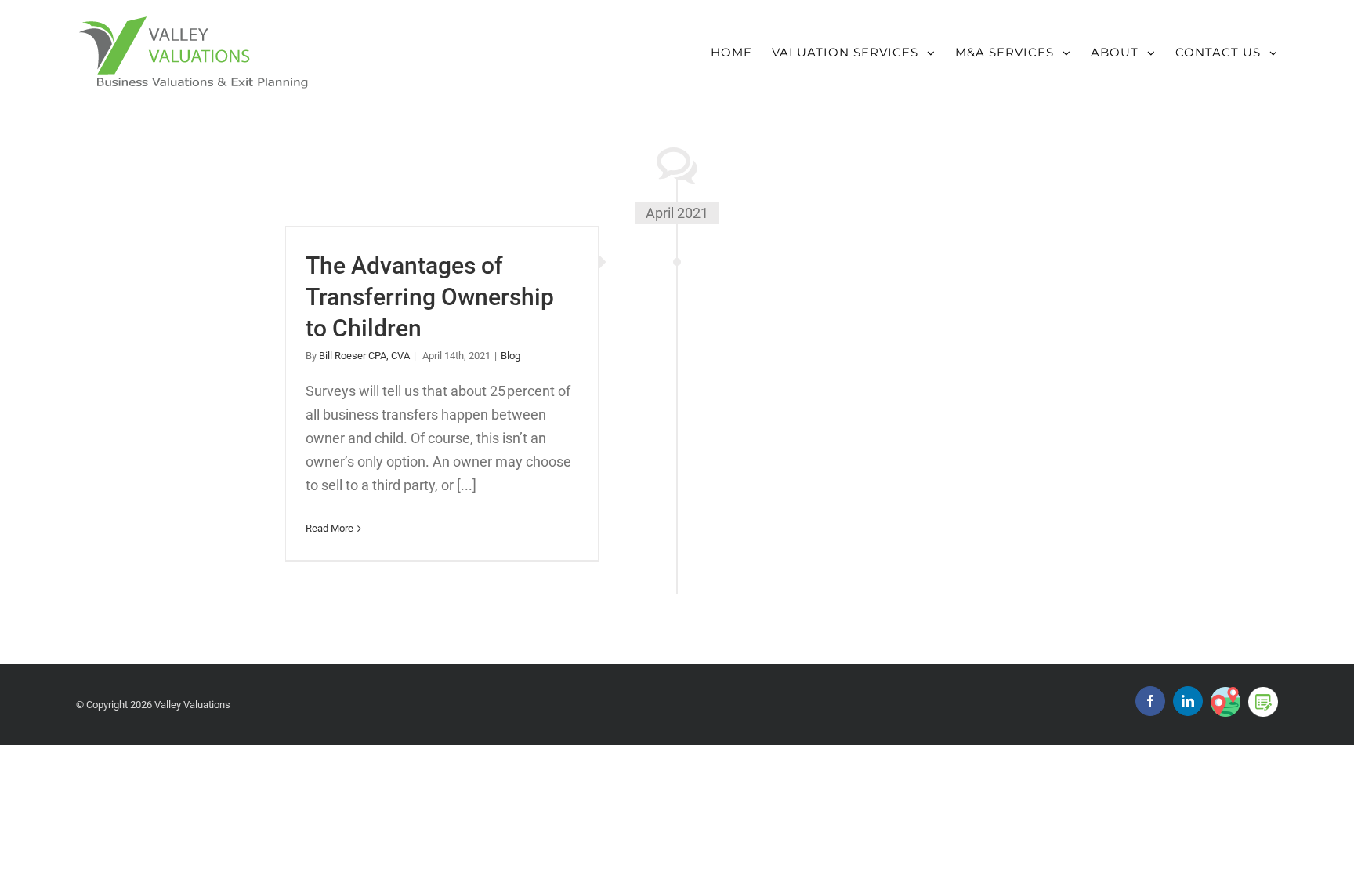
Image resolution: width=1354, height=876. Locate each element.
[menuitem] (741, 44)
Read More (329, 528)
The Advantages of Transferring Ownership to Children (430, 297)
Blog (510, 356)
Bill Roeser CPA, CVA (364, 356)
